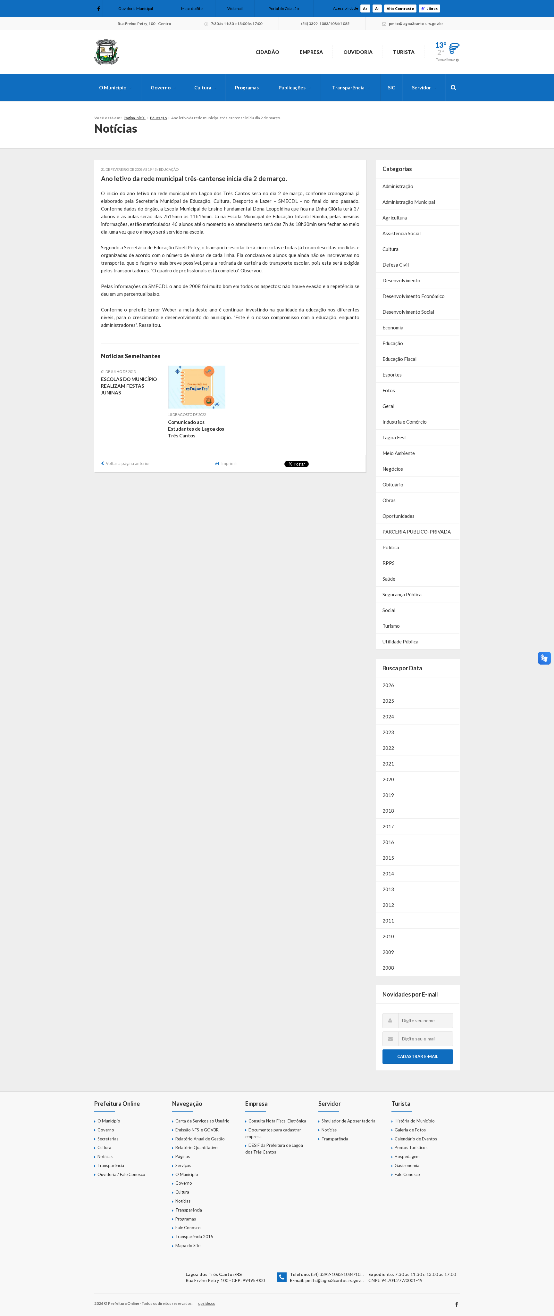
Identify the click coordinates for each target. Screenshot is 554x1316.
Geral (388, 406)
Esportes (392, 374)
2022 (388, 748)
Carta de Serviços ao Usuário (202, 1120)
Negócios (392, 469)
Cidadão (267, 52)
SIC (391, 87)
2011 (388, 920)
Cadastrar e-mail (417, 1056)
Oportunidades (398, 516)
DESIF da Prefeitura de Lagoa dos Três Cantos (274, 1149)
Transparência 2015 (194, 1236)
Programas (247, 87)
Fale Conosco (188, 1227)
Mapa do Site (192, 8)
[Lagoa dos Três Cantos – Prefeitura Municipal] (106, 52)
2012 (388, 905)
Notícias (105, 1156)
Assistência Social (401, 233)
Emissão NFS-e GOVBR (197, 1129)
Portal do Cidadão (284, 8)
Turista (404, 52)
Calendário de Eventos (416, 1138)
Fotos (388, 390)
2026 (388, 685)
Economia (392, 327)
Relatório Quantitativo (196, 1147)
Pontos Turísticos (411, 1147)
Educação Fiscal (399, 359)
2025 (388, 701)
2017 (388, 826)
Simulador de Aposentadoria (348, 1120)
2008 (388, 968)
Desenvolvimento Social (408, 312)
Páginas (182, 1156)
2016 (388, 842)
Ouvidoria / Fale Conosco (121, 1174)
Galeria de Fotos (410, 1129)
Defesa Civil (395, 265)
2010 (388, 936)
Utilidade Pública (400, 641)
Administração (397, 186)
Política (390, 547)
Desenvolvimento (401, 280)
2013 (388, 889)
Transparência (348, 87)
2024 (388, 716)
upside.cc (206, 1303)
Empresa (311, 52)
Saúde (388, 579)
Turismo (391, 626)
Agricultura (394, 217)
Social (388, 610)
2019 (388, 795)
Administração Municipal (408, 202)
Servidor (421, 87)
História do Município (415, 1120)
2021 (388, 763)
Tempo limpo (445, 59)
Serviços (183, 1165)
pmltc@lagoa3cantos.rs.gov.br (335, 1280)
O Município (112, 87)
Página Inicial (135, 117)
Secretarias (107, 1138)
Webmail (235, 8)
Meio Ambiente (398, 453)
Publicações (292, 87)
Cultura (202, 87)
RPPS (388, 563)
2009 (388, 952)
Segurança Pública (402, 594)
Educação (158, 117)
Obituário (392, 484)
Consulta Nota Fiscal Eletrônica (277, 1120)
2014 (388, 873)
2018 (388, 811)
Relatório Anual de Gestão (200, 1138)
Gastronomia (407, 1165)
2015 (388, 858)
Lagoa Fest (394, 437)
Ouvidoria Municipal (135, 8)
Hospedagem (407, 1156)
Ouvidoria (358, 52)
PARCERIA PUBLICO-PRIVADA (416, 531)
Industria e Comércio (404, 422)
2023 (388, 732)
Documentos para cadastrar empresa (273, 1133)
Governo (161, 87)
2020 (388, 779)
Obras (389, 500)
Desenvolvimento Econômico (413, 296)
